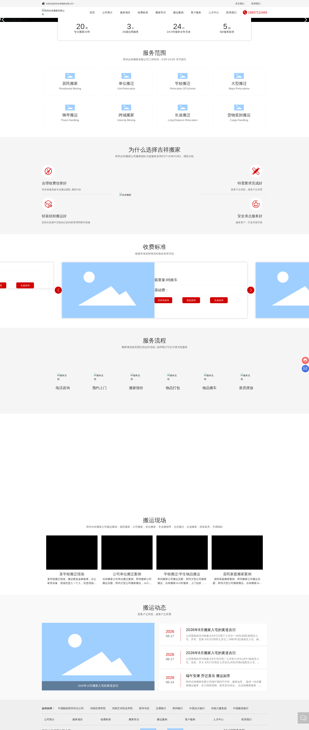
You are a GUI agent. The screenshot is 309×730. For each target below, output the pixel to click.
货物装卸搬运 (239, 115)
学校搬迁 (182, 83)
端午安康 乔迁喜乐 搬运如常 (208, 676)
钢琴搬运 (70, 115)
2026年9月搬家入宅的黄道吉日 (211, 630)
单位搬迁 (126, 83)
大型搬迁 (239, 83)
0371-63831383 (171, 156)
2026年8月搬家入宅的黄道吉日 (211, 653)
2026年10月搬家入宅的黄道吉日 (98, 685)
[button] (305, 19)
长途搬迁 (182, 115)
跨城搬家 (126, 115)
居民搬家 (70, 83)
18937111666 (257, 12)
